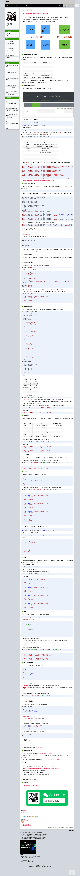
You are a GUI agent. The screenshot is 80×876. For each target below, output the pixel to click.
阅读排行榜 (8, 63)
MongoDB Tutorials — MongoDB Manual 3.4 (32, 785)
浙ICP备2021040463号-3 (46, 866)
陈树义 (7, 1)
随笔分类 (8, 38)
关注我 (28, 816)
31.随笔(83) (8, 57)
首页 (12, 5)
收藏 (70, 827)
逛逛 (37, 832)
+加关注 (22, 822)
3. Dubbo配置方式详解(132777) (11, 72)
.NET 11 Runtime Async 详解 (26, 858)
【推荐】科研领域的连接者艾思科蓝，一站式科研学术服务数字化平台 (32, 838)
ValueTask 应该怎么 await (25, 860)
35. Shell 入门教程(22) (9, 60)
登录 (34, 832)
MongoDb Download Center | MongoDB (36, 91)
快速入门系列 (25, 812)
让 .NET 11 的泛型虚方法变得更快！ (27, 857)
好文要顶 (24, 816)
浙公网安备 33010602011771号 (35, 866)
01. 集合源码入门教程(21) (10, 43)
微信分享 (36, 816)
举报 (72, 827)
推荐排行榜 (8, 97)
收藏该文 (32, 816)
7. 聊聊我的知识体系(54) (10, 117)
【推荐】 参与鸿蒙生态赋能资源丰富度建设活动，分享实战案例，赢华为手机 (33, 835)
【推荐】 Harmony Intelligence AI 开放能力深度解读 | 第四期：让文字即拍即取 (33, 834)
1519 (10, 25)
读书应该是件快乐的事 (27, 824)
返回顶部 (72, 830)
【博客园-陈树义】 (27, 15)
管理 (27, 5)
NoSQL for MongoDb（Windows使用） (51, 759)
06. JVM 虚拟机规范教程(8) (10, 48)
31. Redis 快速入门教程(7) (10, 55)
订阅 (22, 5)
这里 (45, 180)
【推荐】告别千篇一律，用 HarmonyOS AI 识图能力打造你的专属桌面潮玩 (32, 837)
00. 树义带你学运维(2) (9, 41)
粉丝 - (26, 820)
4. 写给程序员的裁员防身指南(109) (11, 108)
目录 (64, 6)
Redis (36, 21)
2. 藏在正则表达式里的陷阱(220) (11, 103)
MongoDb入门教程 (38, 303)
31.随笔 (24, 810)
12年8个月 (11, 24)
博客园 (7, 5)
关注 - (29, 820)
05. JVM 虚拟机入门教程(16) (10, 45)
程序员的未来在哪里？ (27, 825)
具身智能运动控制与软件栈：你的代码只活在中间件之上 (30, 856)
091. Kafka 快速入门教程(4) (10, 50)
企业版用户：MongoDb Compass (46, 753)
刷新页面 (69, 830)
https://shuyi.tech (44, 13)
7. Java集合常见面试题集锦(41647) (11, 85)
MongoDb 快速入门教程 (38, 15)
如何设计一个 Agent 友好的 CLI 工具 (27, 861)
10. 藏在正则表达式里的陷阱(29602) (11, 94)
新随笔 (17, 5)
